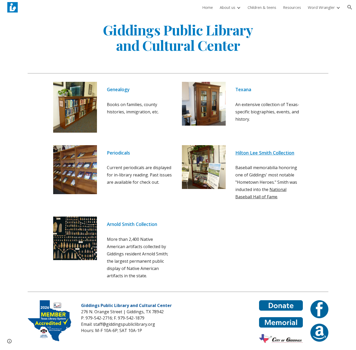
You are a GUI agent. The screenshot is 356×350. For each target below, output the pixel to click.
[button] (349, 7)
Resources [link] (292, 7)
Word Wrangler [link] (321, 7)
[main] (178, 37)
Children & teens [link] (262, 7)
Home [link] (207, 7)
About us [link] (227, 7)
